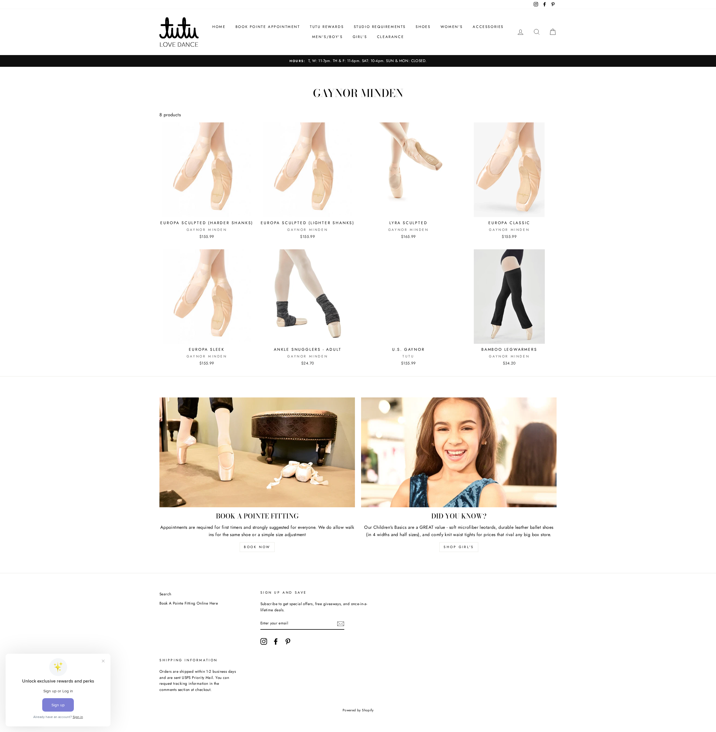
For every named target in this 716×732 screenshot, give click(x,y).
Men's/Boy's (327, 36)
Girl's (360, 36)
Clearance (390, 36)
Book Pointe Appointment (267, 26)
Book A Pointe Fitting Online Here (188, 603)
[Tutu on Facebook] (275, 641)
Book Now (257, 546)
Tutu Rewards (327, 26)
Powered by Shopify (358, 710)
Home (218, 26)
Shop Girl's (459, 546)
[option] (358, 61)
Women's (452, 26)
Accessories (488, 26)
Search (165, 594)
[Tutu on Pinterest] (287, 641)
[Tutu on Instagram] (263, 641)
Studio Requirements (380, 26)
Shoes (423, 26)
